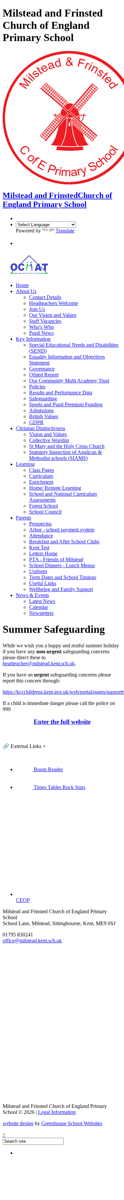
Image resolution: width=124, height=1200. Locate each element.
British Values (43, 416)
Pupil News (41, 333)
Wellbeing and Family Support (61, 589)
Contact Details (45, 297)
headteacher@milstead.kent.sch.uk (39, 663)
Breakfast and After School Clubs (64, 541)
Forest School (43, 506)
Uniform (38, 571)
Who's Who (41, 327)
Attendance (41, 535)
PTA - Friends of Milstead (56, 559)
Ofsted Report (44, 374)
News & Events (32, 595)
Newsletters (41, 613)
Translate (65, 230)
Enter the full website (62, 721)
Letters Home (43, 553)
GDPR (36, 422)
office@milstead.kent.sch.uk (32, 940)
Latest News (42, 601)
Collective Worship (49, 440)
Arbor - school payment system (61, 529)
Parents (23, 518)
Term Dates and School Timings (62, 577)
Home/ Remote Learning (55, 488)
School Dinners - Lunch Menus (62, 565)
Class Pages (41, 470)
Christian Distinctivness (40, 428)
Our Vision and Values (52, 315)
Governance (42, 369)
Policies (37, 386)
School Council (45, 512)
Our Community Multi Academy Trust (69, 380)
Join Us (37, 309)
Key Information (33, 339)
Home (22, 285)
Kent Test (39, 547)
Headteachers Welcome (53, 303)
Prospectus (40, 523)
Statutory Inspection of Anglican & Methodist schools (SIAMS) (65, 455)
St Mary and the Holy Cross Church (66, 446)
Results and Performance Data (60, 392)
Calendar (38, 607)
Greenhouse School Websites (71, 1123)
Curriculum (41, 476)
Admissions (41, 410)
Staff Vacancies (45, 321)
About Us (26, 291)
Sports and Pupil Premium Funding (66, 404)
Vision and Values (48, 434)
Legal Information (57, 1112)
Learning (25, 464)
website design (18, 1123)
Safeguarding (43, 398)
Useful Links (42, 583)
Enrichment (41, 482)
